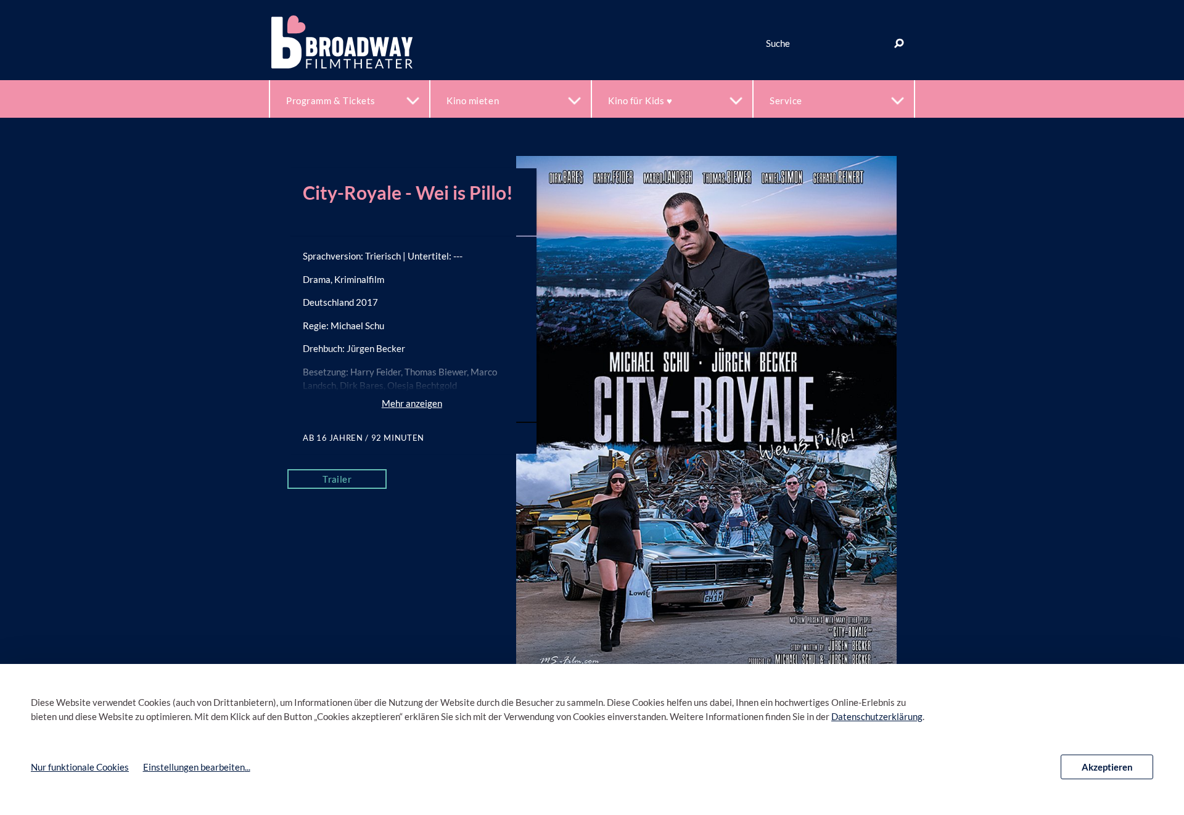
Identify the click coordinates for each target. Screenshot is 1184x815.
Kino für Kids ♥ (640, 100)
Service (786, 100)
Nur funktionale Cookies (80, 766)
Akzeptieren (1107, 766)
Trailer (337, 479)
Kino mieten (472, 100)
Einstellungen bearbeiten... (196, 766)
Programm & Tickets (331, 100)
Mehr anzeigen (412, 403)
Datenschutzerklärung (877, 716)
